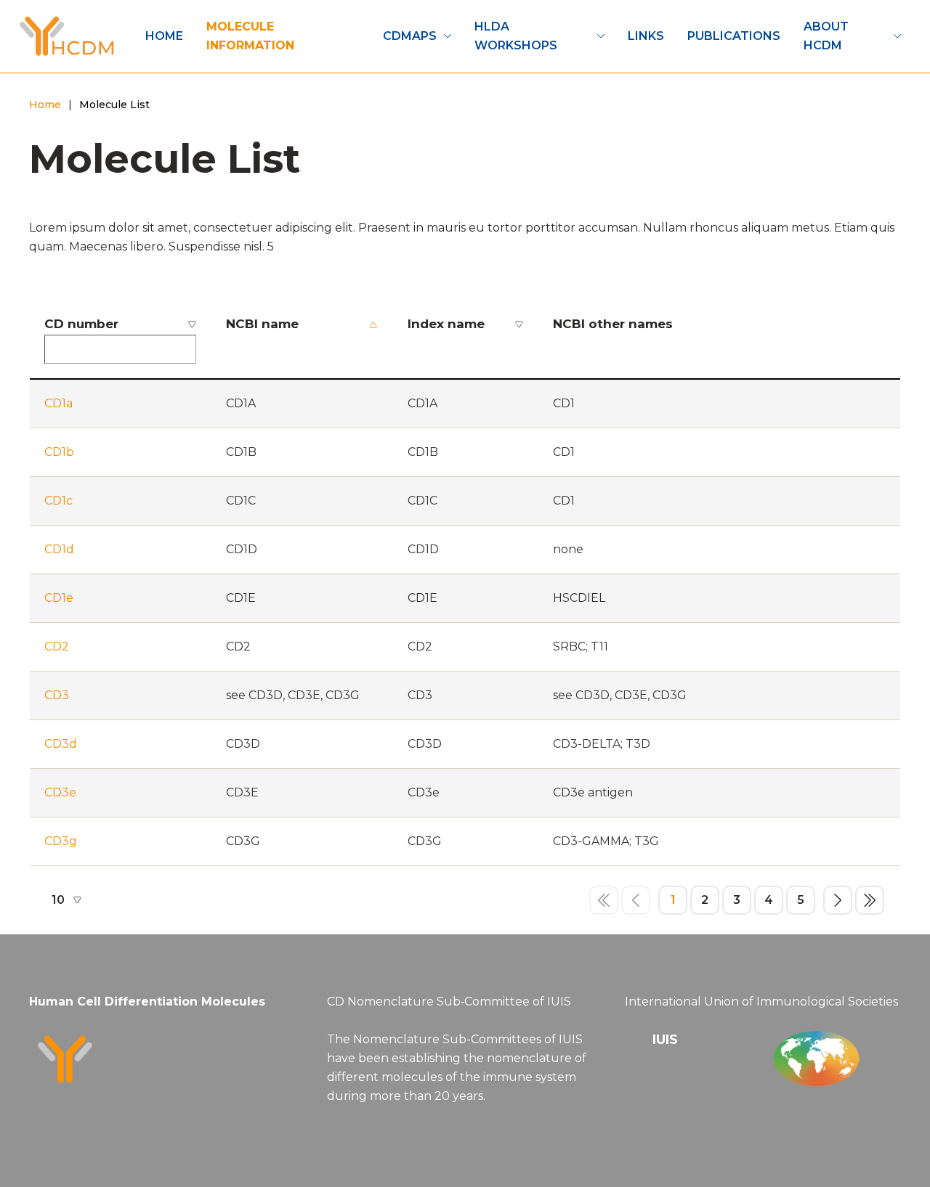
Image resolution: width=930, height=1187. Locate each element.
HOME (164, 36)
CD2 (56, 646)
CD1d (59, 549)
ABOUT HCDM (826, 36)
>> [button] (869, 900)
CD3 (56, 695)
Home (45, 104)
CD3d (60, 744)
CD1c (58, 500)
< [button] (635, 900)
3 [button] (736, 900)
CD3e (60, 792)
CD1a (58, 403)
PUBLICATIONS (733, 36)
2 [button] (704, 900)
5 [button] (800, 900)
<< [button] (603, 900)
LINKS (646, 36)
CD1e (58, 598)
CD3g (60, 841)
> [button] (837, 900)
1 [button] (673, 900)
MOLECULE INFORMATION (250, 36)
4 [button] (768, 900)
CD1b (59, 452)
